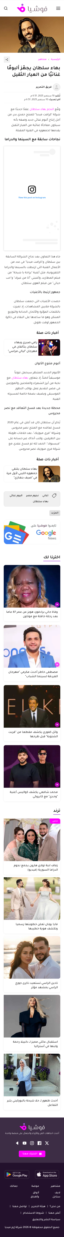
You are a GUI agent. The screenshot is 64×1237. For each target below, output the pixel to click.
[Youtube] (24, 1143)
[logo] (32, 8)
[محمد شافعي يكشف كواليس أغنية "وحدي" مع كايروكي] (32, 766)
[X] (47, 1143)
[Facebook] (39, 1143)
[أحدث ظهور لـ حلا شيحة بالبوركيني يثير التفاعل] (32, 1075)
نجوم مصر (32, 495)
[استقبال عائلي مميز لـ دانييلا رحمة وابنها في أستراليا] (32, 1016)
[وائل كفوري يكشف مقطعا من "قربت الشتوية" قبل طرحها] (32, 706)
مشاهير (42, 59)
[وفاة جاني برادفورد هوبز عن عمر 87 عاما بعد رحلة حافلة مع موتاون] (32, 586)
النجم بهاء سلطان (42, 109)
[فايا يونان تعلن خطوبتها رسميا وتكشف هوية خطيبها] (32, 898)
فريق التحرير (44, 87)
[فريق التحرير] (56, 87)
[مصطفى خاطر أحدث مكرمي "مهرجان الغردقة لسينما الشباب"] (32, 646)
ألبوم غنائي (16, 495)
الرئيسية (55, 59)
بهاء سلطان (19, 378)
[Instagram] (32, 1143)
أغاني (45, 495)
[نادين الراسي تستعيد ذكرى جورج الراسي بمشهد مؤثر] (32, 957)
